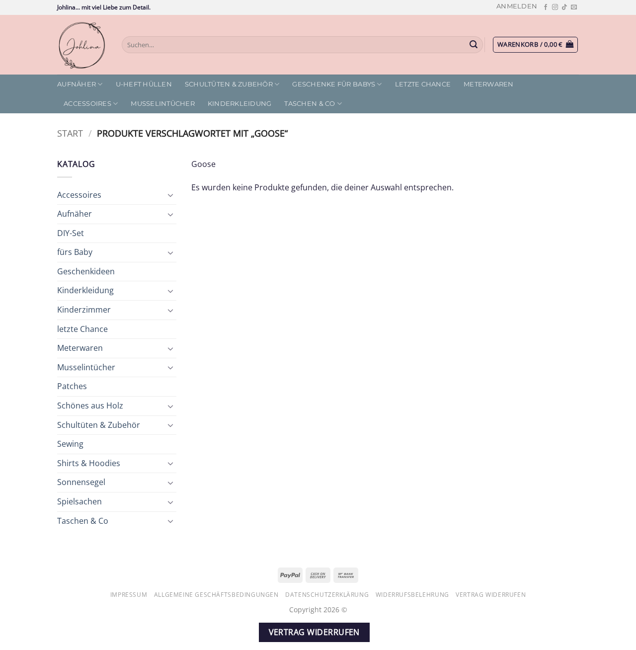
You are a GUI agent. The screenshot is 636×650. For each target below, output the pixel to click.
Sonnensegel (81, 482)
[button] (516, 6)
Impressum (129, 594)
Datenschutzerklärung (327, 594)
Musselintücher (163, 103)
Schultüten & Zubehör (229, 84)
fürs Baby (74, 251)
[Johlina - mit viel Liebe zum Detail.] (82, 45)
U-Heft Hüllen (144, 84)
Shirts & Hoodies (88, 463)
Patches (72, 386)
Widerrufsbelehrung (412, 594)
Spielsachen (79, 501)
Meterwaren (489, 84)
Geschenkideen (86, 271)
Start (70, 133)
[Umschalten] (170, 195)
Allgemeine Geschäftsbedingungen (216, 594)
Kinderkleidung (240, 103)
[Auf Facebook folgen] (546, 7)
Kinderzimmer (84, 309)
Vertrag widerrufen (491, 594)
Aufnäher (76, 84)
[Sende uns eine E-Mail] (574, 7)
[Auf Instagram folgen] (555, 7)
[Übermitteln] (474, 44)
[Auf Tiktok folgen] (564, 7)
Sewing (70, 443)
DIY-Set (70, 233)
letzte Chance (423, 84)
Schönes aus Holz (90, 405)
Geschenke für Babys (333, 84)
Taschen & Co (309, 103)
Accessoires (87, 103)
